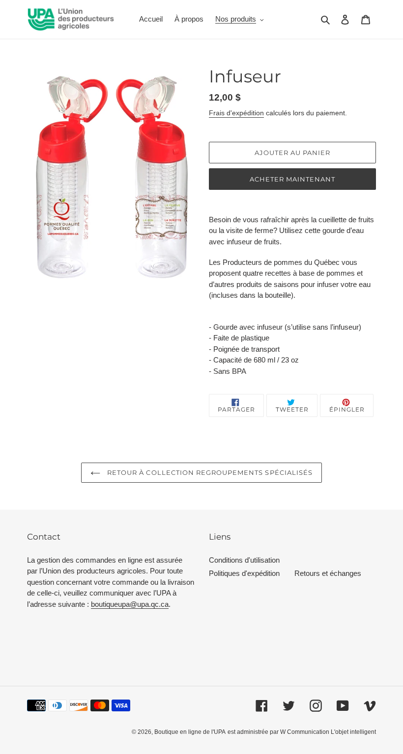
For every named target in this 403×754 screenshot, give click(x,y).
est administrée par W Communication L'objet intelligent (302, 731)
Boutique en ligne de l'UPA (190, 731)
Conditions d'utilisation (244, 560)
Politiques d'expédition (244, 573)
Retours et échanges (327, 573)
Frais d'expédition (236, 113)
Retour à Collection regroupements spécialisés (209, 472)
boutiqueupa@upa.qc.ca (130, 604)
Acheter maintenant (293, 179)
